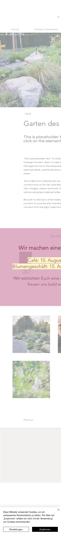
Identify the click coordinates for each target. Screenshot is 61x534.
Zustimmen (45, 529)
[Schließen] (56, 511)
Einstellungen (16, 529)
